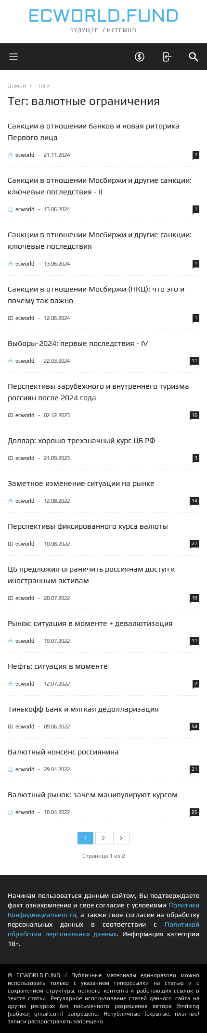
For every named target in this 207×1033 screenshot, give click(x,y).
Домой (17, 85)
